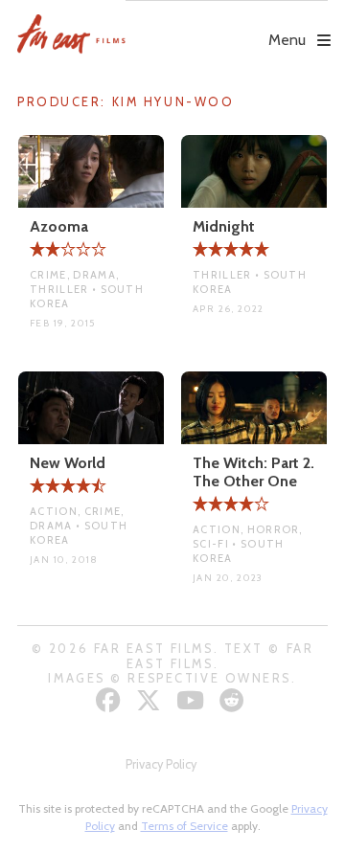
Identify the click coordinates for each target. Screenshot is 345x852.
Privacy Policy (161, 764)
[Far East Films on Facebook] (111, 700)
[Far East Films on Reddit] (234, 700)
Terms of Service (184, 825)
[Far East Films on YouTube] (192, 700)
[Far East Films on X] (151, 700)
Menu (287, 40)
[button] (227, 26)
